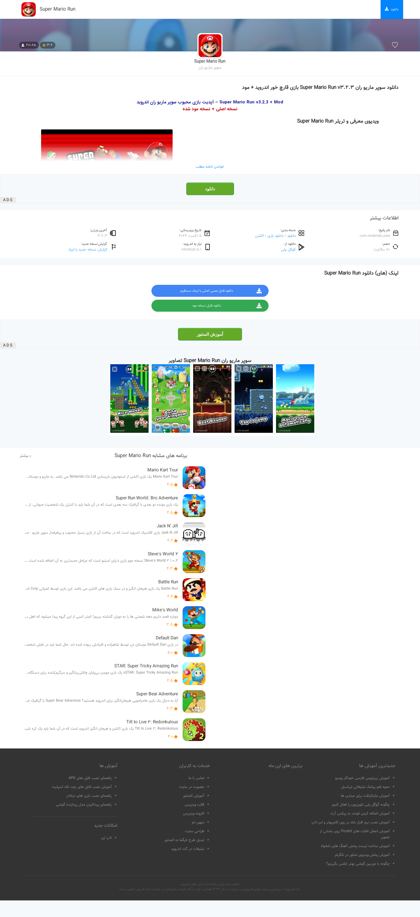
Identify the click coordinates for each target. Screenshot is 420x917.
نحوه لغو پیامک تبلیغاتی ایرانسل (365, 787)
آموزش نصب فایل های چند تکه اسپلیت (82, 787)
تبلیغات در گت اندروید (187, 849)
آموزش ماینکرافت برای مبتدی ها (365, 796)
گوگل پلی (288, 250)
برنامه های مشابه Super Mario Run (151, 456)
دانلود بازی (275, 236)
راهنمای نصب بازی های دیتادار (89, 796)
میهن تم (198, 822)
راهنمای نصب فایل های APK (90, 778)
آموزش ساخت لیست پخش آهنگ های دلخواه (355, 846)
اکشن (259, 236)
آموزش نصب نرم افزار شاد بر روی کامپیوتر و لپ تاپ (350, 822)
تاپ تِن (106, 838)
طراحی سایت (194, 831)
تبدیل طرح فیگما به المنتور (184, 840)
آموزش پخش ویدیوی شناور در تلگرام (362, 855)
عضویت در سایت (191, 787)
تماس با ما (196, 778)
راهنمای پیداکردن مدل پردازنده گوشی (84, 805)
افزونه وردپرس (193, 813)
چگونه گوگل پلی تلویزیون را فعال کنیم (361, 805)
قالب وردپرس (194, 805)
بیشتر (24, 456)
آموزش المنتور (210, 334)
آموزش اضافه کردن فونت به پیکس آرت (360, 813)
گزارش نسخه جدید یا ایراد (87, 250)
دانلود (210, 189)
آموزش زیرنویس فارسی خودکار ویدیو (362, 778)
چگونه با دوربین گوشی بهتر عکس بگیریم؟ (358, 864)
